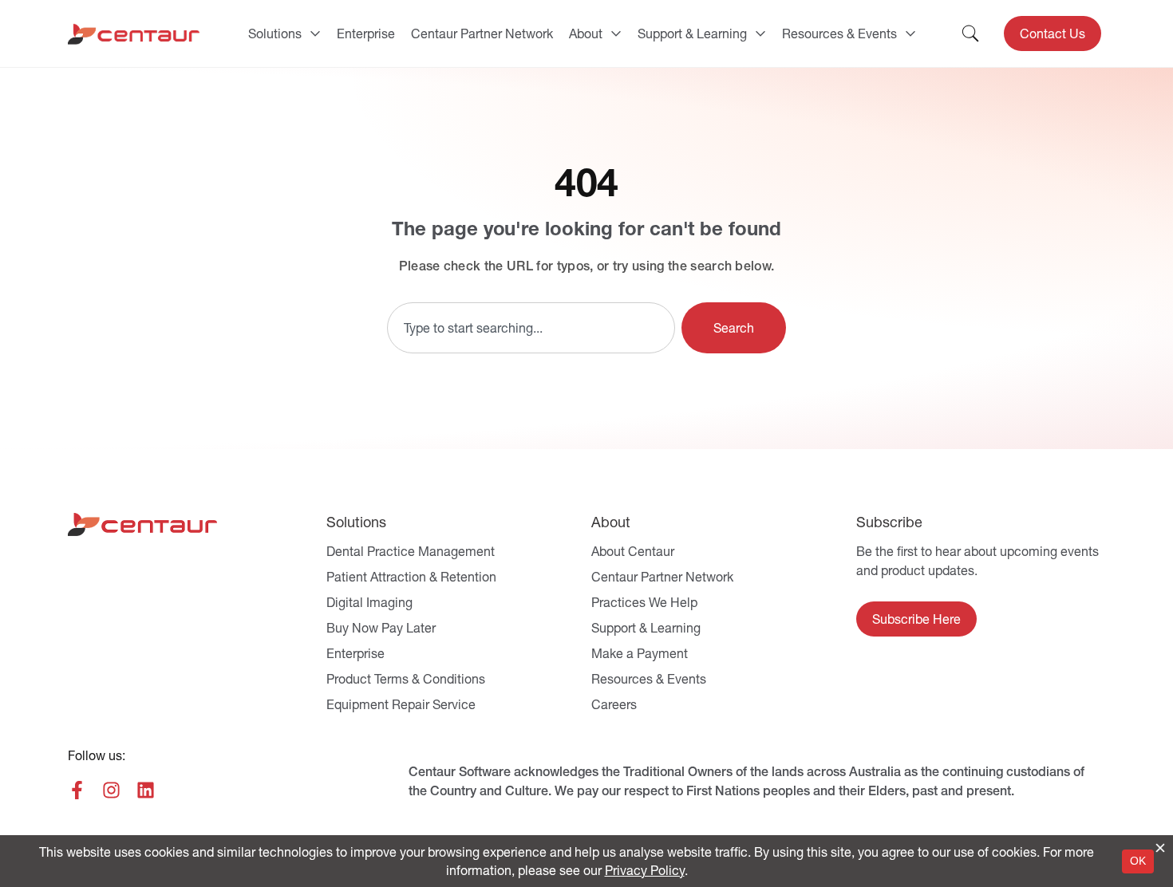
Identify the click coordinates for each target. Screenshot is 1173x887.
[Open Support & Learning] (760, 33)
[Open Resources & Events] (910, 33)
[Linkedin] (145, 790)
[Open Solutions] (315, 33)
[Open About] (616, 33)
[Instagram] (111, 790)
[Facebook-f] (77, 790)
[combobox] (531, 327)
